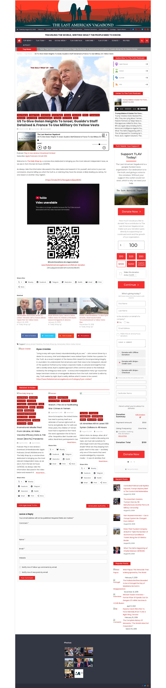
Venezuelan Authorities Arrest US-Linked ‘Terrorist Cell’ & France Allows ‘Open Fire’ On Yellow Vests (31, 317)
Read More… (40, 473)
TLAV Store (102, 40)
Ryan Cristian (32, 118)
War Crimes (67, 118)
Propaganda (94, 115)
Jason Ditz (99, 431)
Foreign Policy (34, 115)
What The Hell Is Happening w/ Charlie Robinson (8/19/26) (63, 49)
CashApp (113, 29)
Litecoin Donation (76, 29)
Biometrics (33, 397)
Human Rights (57, 115)
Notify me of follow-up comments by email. (39, 567)
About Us (41, 29)
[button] (142, 40)
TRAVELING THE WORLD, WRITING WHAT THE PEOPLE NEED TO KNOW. (83, 35)
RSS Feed (126, 40)
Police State (77, 115)
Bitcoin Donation (64, 29)
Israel (33, 344)
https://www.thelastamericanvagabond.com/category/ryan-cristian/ (64, 379)
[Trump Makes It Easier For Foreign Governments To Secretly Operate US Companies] (88, 662)
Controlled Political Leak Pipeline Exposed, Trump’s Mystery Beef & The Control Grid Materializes (136, 489)
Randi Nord (70, 412)
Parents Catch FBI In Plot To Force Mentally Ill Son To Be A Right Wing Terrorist (134, 612)
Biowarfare (21, 401)
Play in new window (31, 153)
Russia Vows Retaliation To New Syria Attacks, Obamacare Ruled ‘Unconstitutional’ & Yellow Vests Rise (93, 318)
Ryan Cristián (35, 129)
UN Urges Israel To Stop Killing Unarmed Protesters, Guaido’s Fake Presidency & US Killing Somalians (30, 505)
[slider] (143, 109)
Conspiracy (22, 404)
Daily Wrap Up (22, 115)
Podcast (67, 115)
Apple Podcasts (31, 156)
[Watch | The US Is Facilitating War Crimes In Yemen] (63, 393)
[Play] (117, 109)
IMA (50, 40)
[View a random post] (147, 40)
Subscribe (89, 40)
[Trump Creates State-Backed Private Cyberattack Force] (69, 673)
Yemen (78, 344)
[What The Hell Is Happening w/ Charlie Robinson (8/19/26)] (79, 662)
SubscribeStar (103, 29)
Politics (85, 115)
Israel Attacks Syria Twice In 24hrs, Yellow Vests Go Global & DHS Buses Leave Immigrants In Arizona (62, 317)
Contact (48, 29)
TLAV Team (40, 40)
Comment (24, 523)
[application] (131, 109)
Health (41, 404)
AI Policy (26, 45)
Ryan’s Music (122, 29)
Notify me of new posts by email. (35, 572)
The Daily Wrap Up (49, 344)
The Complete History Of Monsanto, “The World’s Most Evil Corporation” (135, 623)
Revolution (21, 118)
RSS (45, 156)
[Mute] (138, 109)
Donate (55, 29)
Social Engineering (45, 118)
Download (44, 153)
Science (32, 417)
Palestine (39, 344)
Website (22, 558)
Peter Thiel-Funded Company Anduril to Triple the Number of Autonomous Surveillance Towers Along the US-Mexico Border (136, 535)
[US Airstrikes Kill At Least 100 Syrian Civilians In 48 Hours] (94, 401)
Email (41, 156)
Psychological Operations (26, 414)
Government (45, 115)
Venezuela (61, 344)
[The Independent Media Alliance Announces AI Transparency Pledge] (79, 673)
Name (22, 539)
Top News (27, 40)
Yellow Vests (70, 344)
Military (32, 407)
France (27, 344)
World (76, 118)
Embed (52, 153)
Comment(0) (47, 129)
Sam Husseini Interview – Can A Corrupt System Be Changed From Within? (136, 518)
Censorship (31, 401)
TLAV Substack (76, 40)
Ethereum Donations (90, 29)
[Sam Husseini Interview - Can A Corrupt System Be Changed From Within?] (88, 651)
